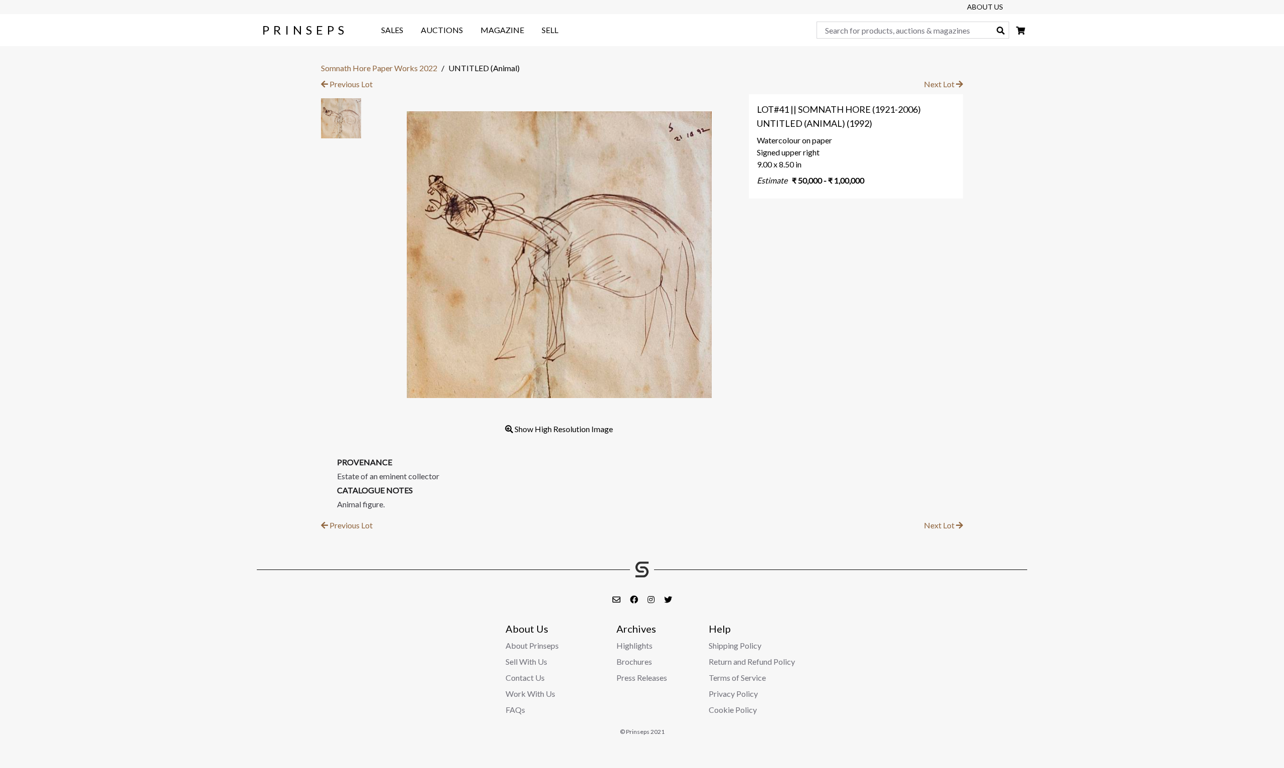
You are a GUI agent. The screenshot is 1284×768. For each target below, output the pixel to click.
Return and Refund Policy (752, 661)
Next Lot (940, 84)
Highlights (634, 645)
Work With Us (530, 693)
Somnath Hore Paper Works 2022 (379, 68)
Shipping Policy (735, 645)
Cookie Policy (733, 709)
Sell (550, 30)
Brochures (634, 661)
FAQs (515, 709)
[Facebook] (634, 599)
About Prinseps (532, 645)
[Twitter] (668, 599)
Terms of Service (737, 677)
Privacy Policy (733, 693)
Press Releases (641, 677)
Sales (392, 30)
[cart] (1020, 30)
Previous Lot (350, 84)
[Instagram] (652, 599)
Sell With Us (526, 661)
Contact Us (525, 677)
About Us (985, 7)
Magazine (502, 30)
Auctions (442, 30)
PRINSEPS (305, 30)
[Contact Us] (617, 599)
